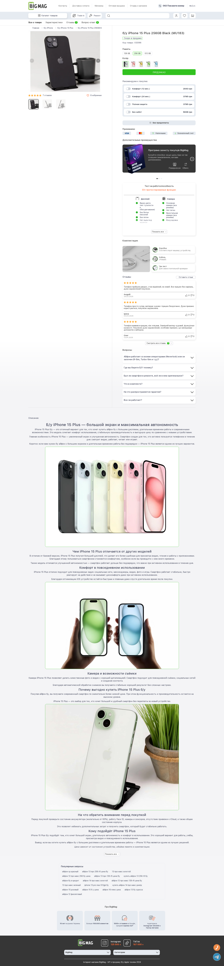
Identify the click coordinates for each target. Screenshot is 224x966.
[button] (98, 60)
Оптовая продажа (117, 6)
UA (194, 6)
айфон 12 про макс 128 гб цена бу (127, 881)
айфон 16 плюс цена (112, 890)
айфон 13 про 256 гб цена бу (95, 872)
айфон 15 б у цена (90, 890)
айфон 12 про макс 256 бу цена (76, 876)
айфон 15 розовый (70, 890)
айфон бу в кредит (70, 881)
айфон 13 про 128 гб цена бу (107, 876)
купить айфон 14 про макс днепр (127, 885)
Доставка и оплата (80, 6)
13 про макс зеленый (71, 885)
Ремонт (97, 16)
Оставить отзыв (186, 277)
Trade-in (80, 16)
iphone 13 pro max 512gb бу (97, 885)
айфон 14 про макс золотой (95, 881)
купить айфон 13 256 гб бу (136, 876)
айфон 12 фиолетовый (72, 894)
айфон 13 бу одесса (134, 890)
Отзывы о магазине (138, 6)
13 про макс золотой (121, 872)
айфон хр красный (70, 872)
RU (191, 6)
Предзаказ (159, 72)
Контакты (62, 6)
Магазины (99, 6)
